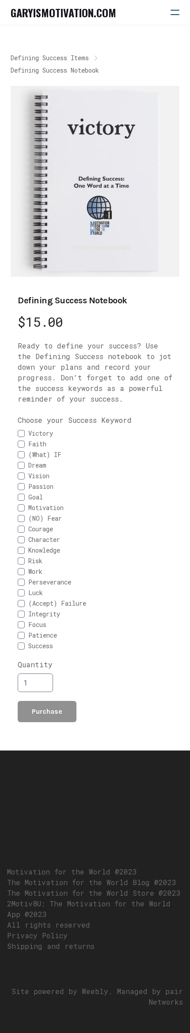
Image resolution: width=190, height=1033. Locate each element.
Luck (35, 592)
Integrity (44, 614)
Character (44, 539)
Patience (42, 635)
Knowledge (44, 550)
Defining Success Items (50, 58)
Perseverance (49, 582)
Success (40, 646)
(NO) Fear (45, 518)
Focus (37, 624)
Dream (37, 465)
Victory (40, 433)
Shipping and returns (51, 946)
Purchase (47, 711)
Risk (35, 561)
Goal (35, 497)
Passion (40, 486)
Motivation (46, 507)
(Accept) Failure (57, 603)
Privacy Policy (37, 935)
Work (35, 571)
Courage (40, 529)
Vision (38, 476)
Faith (37, 444)
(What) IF (44, 454)
